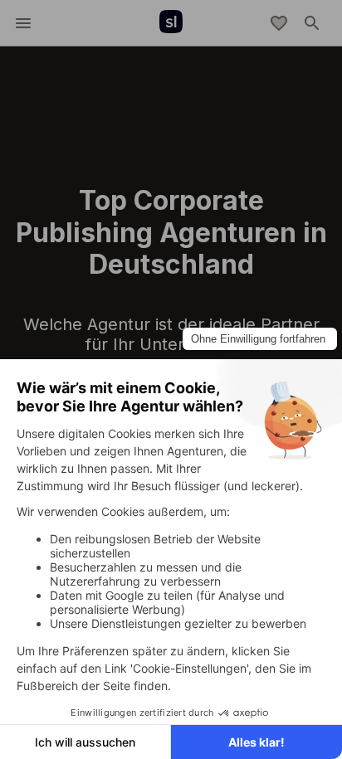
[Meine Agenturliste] (279, 23)
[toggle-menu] (23, 23)
